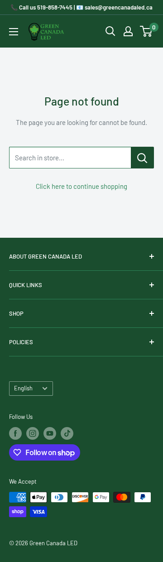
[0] (146, 31)
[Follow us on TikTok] (67, 433)
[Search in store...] (142, 157)
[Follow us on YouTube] (49, 433)
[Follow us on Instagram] (32, 433)
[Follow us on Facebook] (15, 433)
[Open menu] (13, 31)
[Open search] (110, 31)
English (23, 388)
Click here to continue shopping (81, 186)
